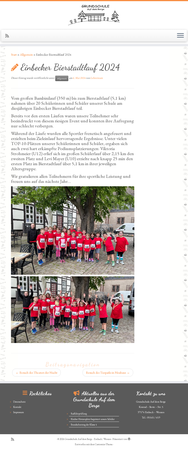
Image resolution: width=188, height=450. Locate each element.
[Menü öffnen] (180, 35)
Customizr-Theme (104, 444)
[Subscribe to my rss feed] (8, 35)
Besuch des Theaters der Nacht (36, 372)
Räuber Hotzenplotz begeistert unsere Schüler (93, 419)
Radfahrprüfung (79, 413)
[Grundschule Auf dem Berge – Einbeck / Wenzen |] (94, 14)
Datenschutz (19, 401)
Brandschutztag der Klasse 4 (84, 424)
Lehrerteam (96, 78)
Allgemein (26, 54)
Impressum (18, 412)
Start (14, 54)
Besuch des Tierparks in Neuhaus (108, 372)
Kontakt (17, 407)
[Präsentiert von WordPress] (129, 438)
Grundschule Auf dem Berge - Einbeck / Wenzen (88, 439)
